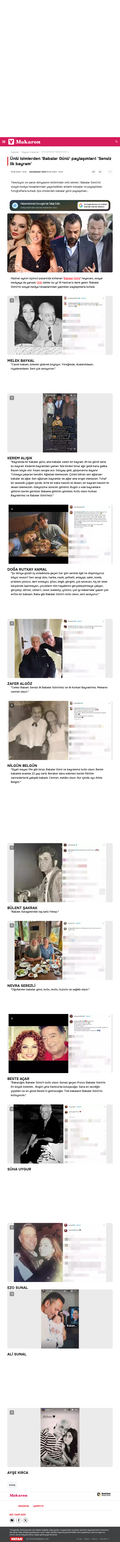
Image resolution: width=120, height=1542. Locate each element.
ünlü (67, 182)
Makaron (23, 1506)
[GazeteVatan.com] (17, 1539)
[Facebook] (18, 1520)
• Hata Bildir (103, 1539)
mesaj (12, 1484)
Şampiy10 (38, 1506)
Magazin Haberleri (30, 152)
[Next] (12, 1520)
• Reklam (94, 1539)
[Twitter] (25, 1520)
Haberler (15, 152)
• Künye (79, 1539)
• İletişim (86, 1539)
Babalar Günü (88, 182)
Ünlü (39, 282)
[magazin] (18, 1495)
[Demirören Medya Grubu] (103, 1495)
